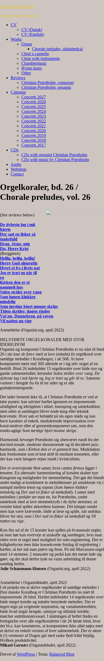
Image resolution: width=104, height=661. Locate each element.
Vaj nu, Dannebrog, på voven (26, 316)
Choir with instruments (40, 58)
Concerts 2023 (33, 116)
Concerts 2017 (33, 145)
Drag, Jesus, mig (15, 244)
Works (16, 39)
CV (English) (32, 34)
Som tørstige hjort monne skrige (29, 306)
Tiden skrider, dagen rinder (25, 311)
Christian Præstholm (17, 6)
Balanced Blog (61, 654)
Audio (16, 164)
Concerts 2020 (33, 130)
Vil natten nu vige (16, 321)
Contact (17, 174)
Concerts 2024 (33, 111)
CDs (14, 150)
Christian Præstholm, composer (47, 82)
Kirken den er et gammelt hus (15, 284)
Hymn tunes (31, 68)
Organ (26, 44)
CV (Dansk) (31, 29)
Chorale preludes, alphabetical (57, 49)
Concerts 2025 (33, 106)
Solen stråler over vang (21, 292)
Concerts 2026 (33, 102)
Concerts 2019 (33, 135)
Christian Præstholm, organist (46, 87)
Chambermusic (34, 63)
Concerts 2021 (33, 126)
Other (26, 73)
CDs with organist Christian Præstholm (54, 154)
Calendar (18, 92)
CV (14, 24)
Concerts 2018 (33, 140)
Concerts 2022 (33, 121)
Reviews (18, 77)
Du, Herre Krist (14, 248)
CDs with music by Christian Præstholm (55, 159)
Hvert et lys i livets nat (20, 268)
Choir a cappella (35, 53)
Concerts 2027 (33, 97)
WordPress (26, 654)
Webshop (18, 169)
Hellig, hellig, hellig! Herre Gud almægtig (18, 260)
